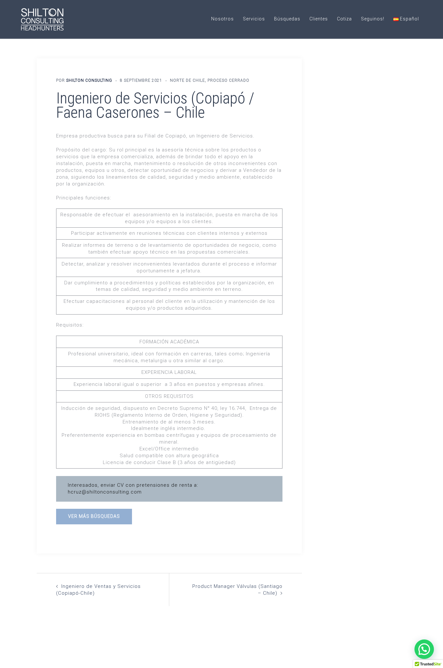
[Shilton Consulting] (42, 19)
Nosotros (222, 18)
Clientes (318, 18)
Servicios (254, 18)
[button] (424, 649)
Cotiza (344, 18)
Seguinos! (372, 18)
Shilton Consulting (89, 80)
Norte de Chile (187, 80)
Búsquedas (287, 18)
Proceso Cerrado (228, 80)
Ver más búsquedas (94, 516)
